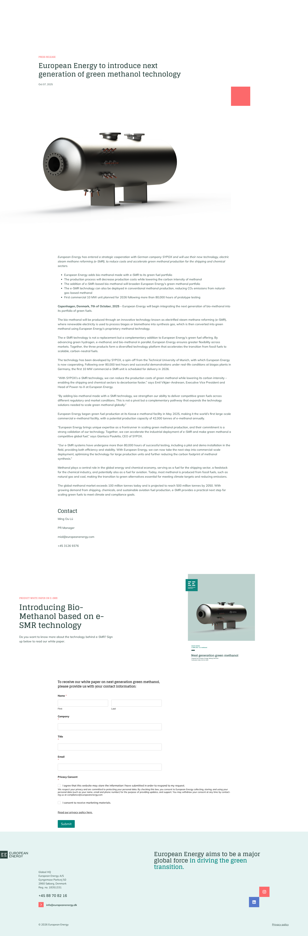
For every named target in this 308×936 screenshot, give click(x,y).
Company (63, 718)
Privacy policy (280, 924)
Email (61, 758)
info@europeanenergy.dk (61, 905)
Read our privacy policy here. (75, 812)
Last (113, 708)
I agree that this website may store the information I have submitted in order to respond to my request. (124, 785)
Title (60, 738)
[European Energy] (14, 855)
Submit (66, 824)
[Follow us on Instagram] (264, 892)
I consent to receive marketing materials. (87, 802)
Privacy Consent (67, 778)
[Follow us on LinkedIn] (254, 902)
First (60, 708)
